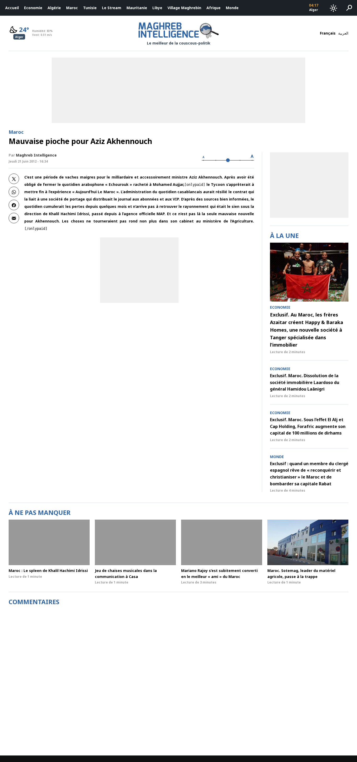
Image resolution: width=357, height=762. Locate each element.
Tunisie (90, 7)
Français (328, 33)
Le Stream (111, 7)
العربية (343, 33)
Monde (232, 7)
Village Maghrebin (184, 7)
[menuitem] (12, 8)
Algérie (54, 7)
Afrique (213, 7)
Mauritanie (136, 7)
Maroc (72, 7)
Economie (33, 7)
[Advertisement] (139, 270)
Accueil (12, 7)
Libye (157, 7)
